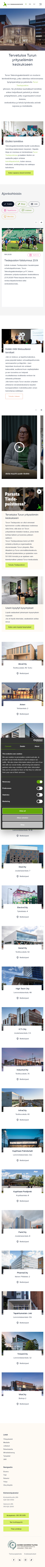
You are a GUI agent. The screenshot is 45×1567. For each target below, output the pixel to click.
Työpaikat (6, 1456)
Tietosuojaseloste (15, 1554)
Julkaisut (6, 1446)
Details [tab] (22, 746)
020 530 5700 (8, 1500)
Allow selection (22, 818)
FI (26, 4)
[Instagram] (25, 1560)
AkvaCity (22, 664)
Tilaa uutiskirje (16, 1529)
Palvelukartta (8, 1449)
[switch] (40, 788)
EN (30, 4)
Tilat (4, 1475)
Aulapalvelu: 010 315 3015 (16, 1515)
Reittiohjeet (22, 673)
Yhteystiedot (8, 1439)
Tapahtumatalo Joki (22, 1313)
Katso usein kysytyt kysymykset (19, 627)
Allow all (22, 811)
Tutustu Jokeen (14, 396)
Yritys (5, 1482)
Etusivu (6, 1472)
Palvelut (6, 1478)
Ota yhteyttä (7, 1485)
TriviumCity (22, 1354)
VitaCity (22, 1394)
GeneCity (22, 948)
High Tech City (22, 988)
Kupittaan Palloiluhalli (22, 1151)
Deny (22, 825)
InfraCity (22, 1110)
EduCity (22, 867)
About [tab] (37, 746)
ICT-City (22, 1029)
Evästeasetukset (30, 1554)
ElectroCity (22, 907)
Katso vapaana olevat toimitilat (19, 173)
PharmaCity (22, 1273)
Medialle (6, 1442)
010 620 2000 (8, 1507)
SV (34, 4)
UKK (5, 1459)
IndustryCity (22, 1070)
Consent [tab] (8, 746)
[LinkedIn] (19, 1560)
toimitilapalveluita (12, 161)
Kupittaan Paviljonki (22, 1191)
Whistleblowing (9, 1453)
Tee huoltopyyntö (16, 1522)
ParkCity (22, 1232)
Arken (22, 704)
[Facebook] (14, 1560)
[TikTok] (31, 1560)
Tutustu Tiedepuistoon (16, 565)
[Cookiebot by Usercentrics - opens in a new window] (33, 740)
